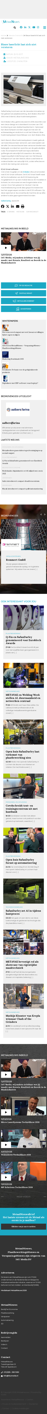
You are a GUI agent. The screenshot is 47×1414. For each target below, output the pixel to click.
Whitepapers (10, 321)
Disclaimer (33, 1404)
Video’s (4, 1344)
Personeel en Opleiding (12, 447)
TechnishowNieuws (14, 907)
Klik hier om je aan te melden (23, 1227)
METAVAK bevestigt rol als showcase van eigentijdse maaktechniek (22, 964)
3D (2, 1324)
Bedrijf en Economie (11, 467)
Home (3, 35)
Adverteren (25, 309)
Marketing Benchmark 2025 (13, 359)
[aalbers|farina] (18, 420)
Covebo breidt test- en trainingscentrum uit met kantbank (22, 808)
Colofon (29, 1399)
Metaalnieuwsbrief (25, 301)
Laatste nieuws (10, 440)
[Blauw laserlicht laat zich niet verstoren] (24, 103)
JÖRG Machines (16, 559)
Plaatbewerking (9, 457)
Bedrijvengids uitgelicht (16, 396)
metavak (20, 212)
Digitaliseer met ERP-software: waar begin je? (20, 383)
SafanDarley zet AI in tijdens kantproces (23, 912)
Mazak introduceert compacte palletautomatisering (22, 489)
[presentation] (40, 514)
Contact (4, 1348)
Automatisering (7, 1320)
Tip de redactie (25, 285)
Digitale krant (25, 293)
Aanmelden (6, 1337)
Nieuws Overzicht (16, 35)
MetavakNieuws (12, 691)
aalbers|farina (11, 422)
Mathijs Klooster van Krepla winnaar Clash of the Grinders (23, 1018)
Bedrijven (5, 1341)
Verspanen (7, 478)
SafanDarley (32, 212)
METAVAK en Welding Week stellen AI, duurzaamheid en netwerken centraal (23, 697)
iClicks (3, 1394)
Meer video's (23, 1197)
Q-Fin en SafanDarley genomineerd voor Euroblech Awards (23, 640)
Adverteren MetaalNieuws (12, 1399)
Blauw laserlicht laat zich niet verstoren (18, 46)
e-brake (11, 212)
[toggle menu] (44, 27)
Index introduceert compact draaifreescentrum (20, 481)
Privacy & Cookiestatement (14, 1404)
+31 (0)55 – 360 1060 (11, 1372)
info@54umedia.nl (11, 1376)
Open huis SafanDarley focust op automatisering (21, 861)
